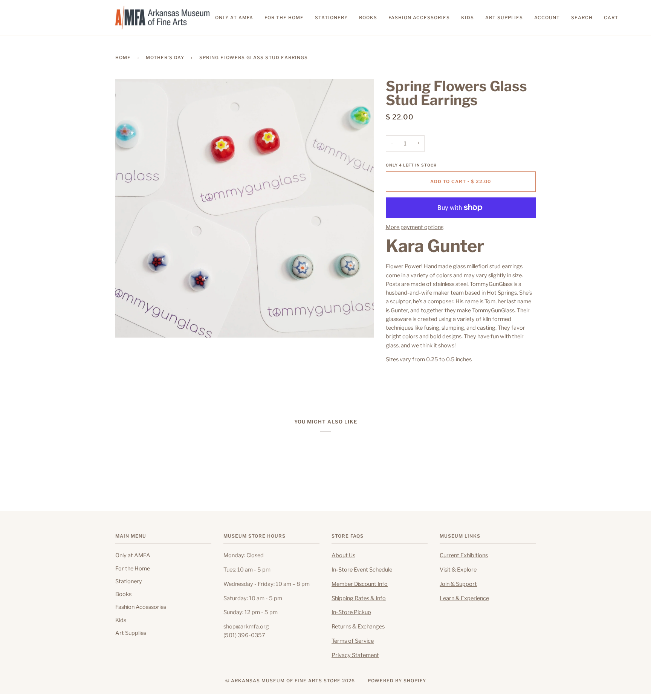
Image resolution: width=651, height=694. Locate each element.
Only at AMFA (132, 555)
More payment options (414, 227)
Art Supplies (130, 633)
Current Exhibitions (464, 555)
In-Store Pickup (351, 612)
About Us (343, 555)
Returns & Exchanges (358, 626)
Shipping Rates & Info (359, 598)
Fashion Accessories (140, 607)
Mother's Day (165, 57)
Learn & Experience (464, 598)
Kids (120, 620)
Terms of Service (353, 640)
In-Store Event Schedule (362, 569)
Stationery (128, 581)
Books (123, 594)
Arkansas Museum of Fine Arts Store (286, 680)
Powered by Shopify (397, 680)
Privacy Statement (355, 655)
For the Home (132, 568)
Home (123, 57)
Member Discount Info (360, 584)
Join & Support (458, 584)
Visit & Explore (458, 569)
